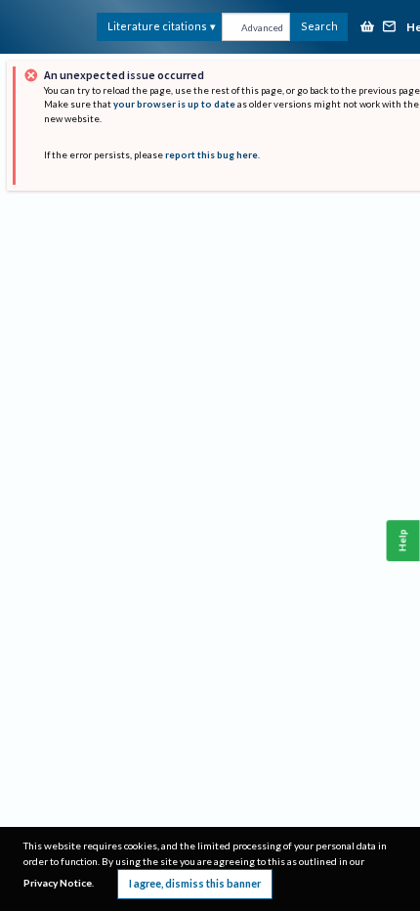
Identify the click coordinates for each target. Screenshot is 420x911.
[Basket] (367, 28)
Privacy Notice (57, 883)
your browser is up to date (174, 104)
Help (403, 540)
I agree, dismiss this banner (195, 883)
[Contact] (390, 28)
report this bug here (211, 155)
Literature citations (157, 26)
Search (319, 26)
